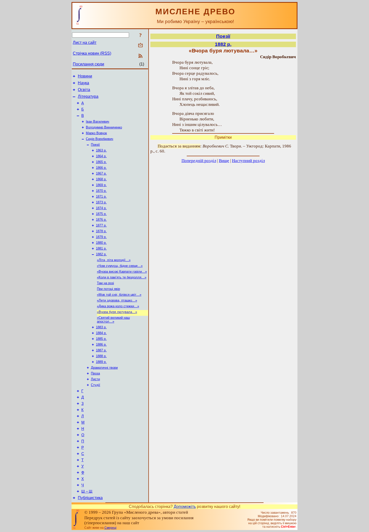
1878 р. (101, 231)
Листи (95, 379)
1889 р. (101, 362)
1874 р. (101, 208)
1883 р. (101, 327)
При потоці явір (108, 289)
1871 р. (101, 196)
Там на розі (105, 283)
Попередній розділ (198, 160)
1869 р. (101, 185)
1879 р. (101, 237)
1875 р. (101, 214)
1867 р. (101, 173)
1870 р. (101, 191)
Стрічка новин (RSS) (92, 53)
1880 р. (101, 243)
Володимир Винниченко (104, 127)
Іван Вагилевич (97, 121)
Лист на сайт (84, 42)
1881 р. (101, 248)
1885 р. (101, 339)
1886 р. (101, 344)
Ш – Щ (86, 491)
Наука (83, 83)
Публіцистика (90, 498)
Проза (95, 373)
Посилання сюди (88, 64)
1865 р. (101, 162)
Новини (85, 76)
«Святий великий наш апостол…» (113, 319)
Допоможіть (185, 506)
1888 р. (101, 356)
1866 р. (101, 168)
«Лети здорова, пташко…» (117, 300)
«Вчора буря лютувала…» (117, 312)
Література (88, 96)
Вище (224, 160)
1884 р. (101, 333)
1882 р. (101, 254)
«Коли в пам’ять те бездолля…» (121, 277)
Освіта (84, 90)
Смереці (110, 527)
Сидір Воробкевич (99, 139)
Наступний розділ (248, 160)
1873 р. (101, 202)
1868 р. (101, 179)
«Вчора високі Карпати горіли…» (122, 271)
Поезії (95, 144)
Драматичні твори (104, 367)
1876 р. (101, 219)
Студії (95, 385)
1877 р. (101, 225)
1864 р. (101, 156)
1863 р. (101, 150)
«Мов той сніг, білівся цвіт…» (119, 294)
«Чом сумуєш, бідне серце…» (120, 266)
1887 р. (101, 350)
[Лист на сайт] (140, 45)
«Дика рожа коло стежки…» (118, 306)
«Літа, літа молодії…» (114, 260)
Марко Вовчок (96, 133)
